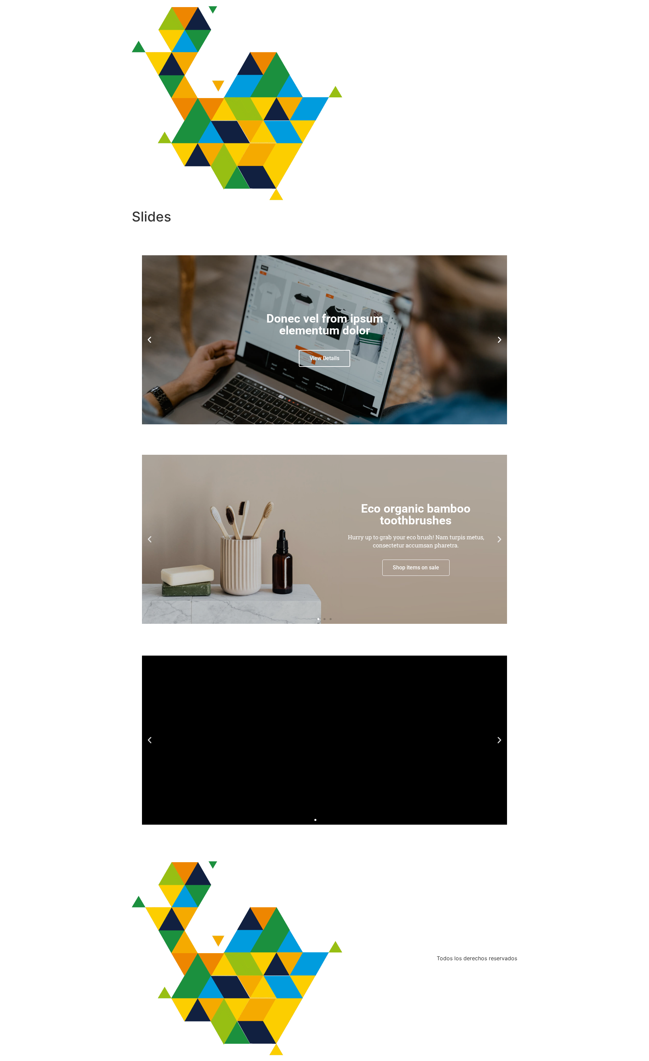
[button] (149, 340)
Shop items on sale (416, 567)
